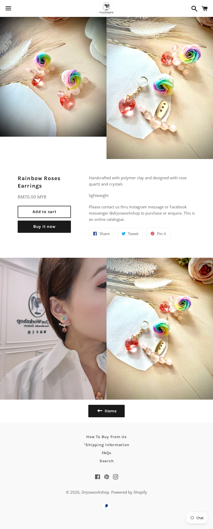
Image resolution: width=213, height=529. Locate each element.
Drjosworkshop (95, 492)
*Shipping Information (106, 444)
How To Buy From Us (106, 436)
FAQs (106, 453)
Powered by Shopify (129, 492)
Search (106, 461)
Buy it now (44, 226)
